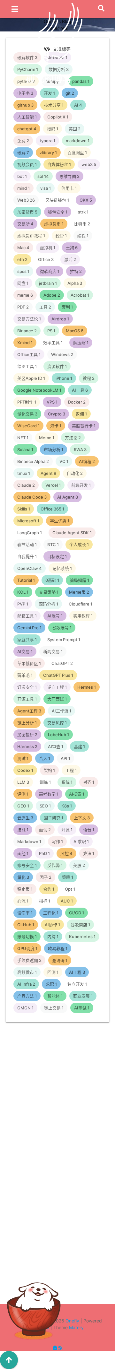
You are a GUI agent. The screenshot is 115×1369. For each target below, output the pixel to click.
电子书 (62, 1220)
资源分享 (65, 1126)
